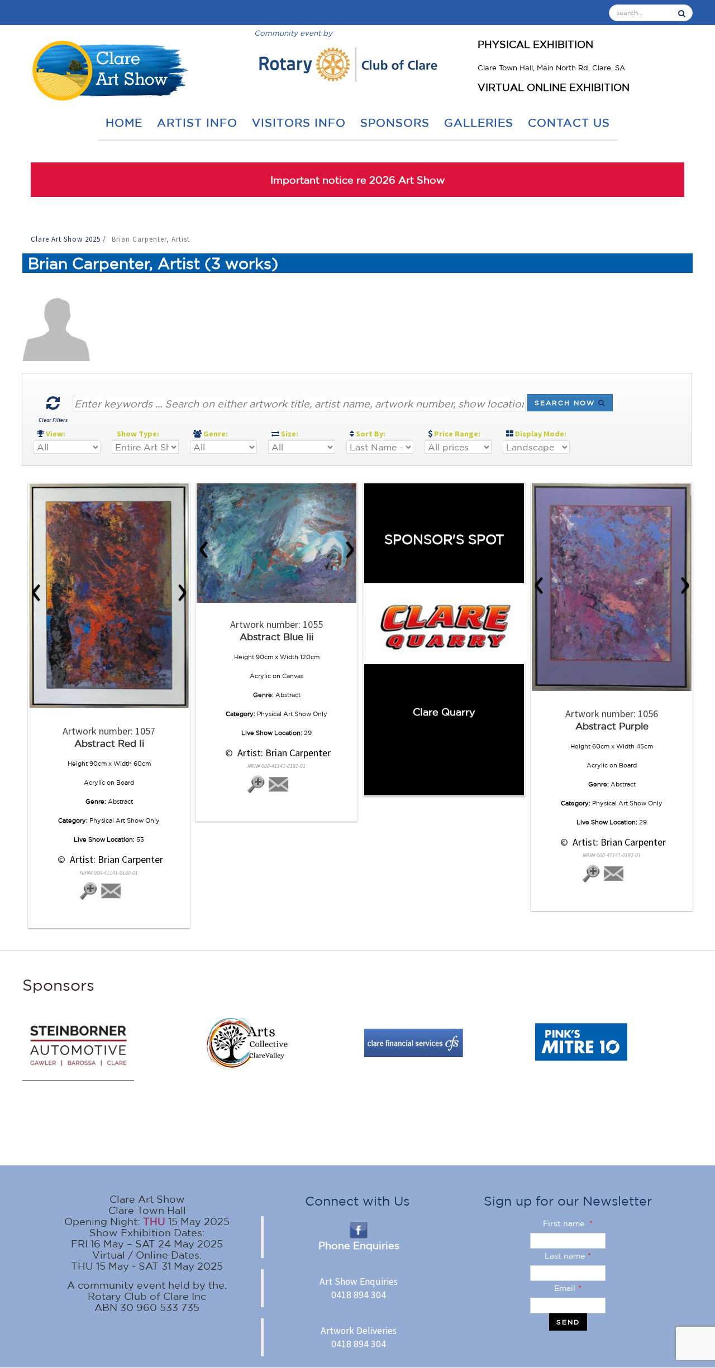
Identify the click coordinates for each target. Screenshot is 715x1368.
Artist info (197, 122)
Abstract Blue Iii (276, 636)
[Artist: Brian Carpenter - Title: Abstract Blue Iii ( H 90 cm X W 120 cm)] (276, 543)
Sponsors (395, 122)
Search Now (566, 402)
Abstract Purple (612, 726)
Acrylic (94, 782)
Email (567, 1288)
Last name (568, 1255)
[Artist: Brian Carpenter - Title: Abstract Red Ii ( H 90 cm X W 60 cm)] (109, 595)
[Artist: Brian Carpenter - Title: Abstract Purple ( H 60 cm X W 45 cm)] (612, 587)
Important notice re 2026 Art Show (357, 179)
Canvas (292, 676)
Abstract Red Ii (109, 743)
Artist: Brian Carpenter (115, 859)
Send (568, 1322)
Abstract (120, 801)
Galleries (478, 122)
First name (568, 1223)
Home (124, 122)
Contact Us (569, 122)
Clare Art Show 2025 (67, 239)
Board (125, 782)
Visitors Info (299, 122)
